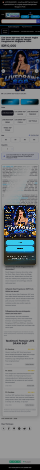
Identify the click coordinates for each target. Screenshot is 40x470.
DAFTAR (20, 249)
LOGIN (20, 242)
